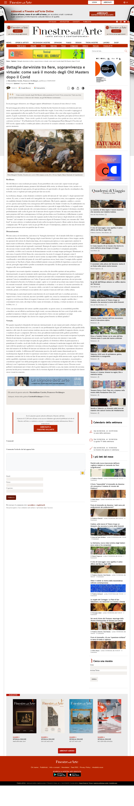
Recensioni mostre (41, 43)
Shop (116, 43)
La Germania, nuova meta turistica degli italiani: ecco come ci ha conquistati (108, 544)
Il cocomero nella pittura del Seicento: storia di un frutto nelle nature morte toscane (108, 265)
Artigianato (74, 46)
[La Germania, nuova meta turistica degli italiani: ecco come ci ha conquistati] (108, 551)
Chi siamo (52, 22)
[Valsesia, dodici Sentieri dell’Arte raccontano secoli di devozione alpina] (108, 312)
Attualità (33, 46)
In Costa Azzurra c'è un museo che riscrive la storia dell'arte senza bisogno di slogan (107, 247)
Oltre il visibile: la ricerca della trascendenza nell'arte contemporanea (107, 582)
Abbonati (108, 2)
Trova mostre (92, 43)
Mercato (96, 46)
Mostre (43, 46)
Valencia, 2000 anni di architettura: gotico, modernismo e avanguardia (106, 355)
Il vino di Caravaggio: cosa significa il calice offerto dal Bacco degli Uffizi (106, 229)
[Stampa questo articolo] (73, 88)
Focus (63, 46)
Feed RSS (74, 767)
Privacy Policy (85, 767)
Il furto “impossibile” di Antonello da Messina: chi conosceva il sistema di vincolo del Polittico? (107, 486)
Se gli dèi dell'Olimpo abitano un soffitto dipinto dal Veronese (108, 283)
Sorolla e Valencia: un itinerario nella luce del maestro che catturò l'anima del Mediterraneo (107, 409)
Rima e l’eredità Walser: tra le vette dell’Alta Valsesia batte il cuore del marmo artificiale (106, 337)
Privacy (91, 783)
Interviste (54, 46)
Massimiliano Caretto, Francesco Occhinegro (23, 81)
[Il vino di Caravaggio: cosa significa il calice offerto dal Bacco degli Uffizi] (108, 222)
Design (78, 43)
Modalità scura (97, 767)
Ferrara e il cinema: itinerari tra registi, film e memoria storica (106, 373)
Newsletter (64, 22)
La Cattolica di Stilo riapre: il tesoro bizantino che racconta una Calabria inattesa (107, 211)
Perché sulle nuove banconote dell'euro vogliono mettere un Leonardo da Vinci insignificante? (105, 465)
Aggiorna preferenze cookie (101, 783)
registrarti (41, 505)
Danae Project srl (83, 783)
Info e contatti (54, 767)
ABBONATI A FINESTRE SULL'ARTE (45, 428)
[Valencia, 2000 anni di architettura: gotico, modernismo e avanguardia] (108, 348)
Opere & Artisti (22, 43)
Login (94, 2)
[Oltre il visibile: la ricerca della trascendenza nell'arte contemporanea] (108, 588)
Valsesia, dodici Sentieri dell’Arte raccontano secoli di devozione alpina (107, 319)
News (8, 43)
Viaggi (68, 43)
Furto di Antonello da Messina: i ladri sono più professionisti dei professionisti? (108, 506)
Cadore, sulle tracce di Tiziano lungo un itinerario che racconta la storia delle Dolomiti (107, 301)
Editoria (85, 46)
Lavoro (106, 43)
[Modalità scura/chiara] (83, 89)
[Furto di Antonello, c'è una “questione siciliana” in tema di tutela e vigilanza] (108, 645)
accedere (31, 505)
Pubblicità (87, 22)
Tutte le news (21, 46)
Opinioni (58, 43)
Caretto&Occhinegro (35, 396)
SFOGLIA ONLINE (19, 739)
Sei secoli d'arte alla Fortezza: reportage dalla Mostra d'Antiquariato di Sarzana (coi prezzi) (107, 619)
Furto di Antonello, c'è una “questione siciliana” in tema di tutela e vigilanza (108, 638)
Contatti (76, 22)
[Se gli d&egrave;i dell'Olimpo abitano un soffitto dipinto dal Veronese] (108, 276)
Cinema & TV (107, 46)
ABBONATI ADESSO (67, 751)
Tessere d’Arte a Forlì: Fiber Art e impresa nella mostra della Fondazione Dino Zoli (108, 391)
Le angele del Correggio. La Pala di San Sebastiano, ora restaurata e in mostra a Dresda (108, 601)
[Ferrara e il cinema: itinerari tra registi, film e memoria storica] (108, 366)
